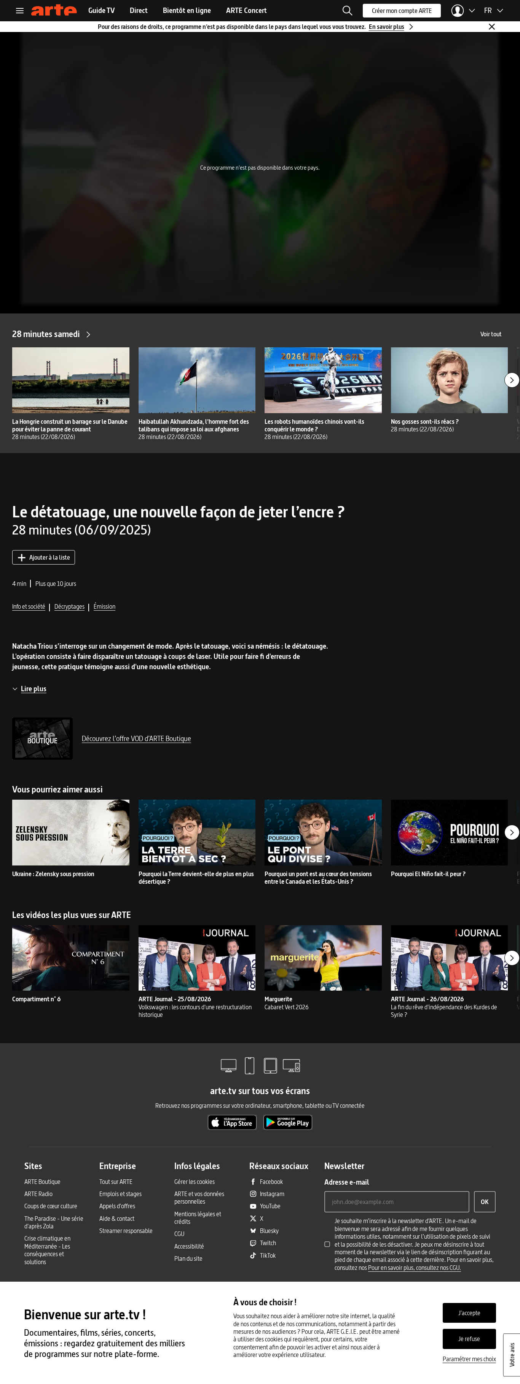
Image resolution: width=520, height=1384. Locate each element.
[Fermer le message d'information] (492, 26)
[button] (347, 11)
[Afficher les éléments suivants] (512, 380)
